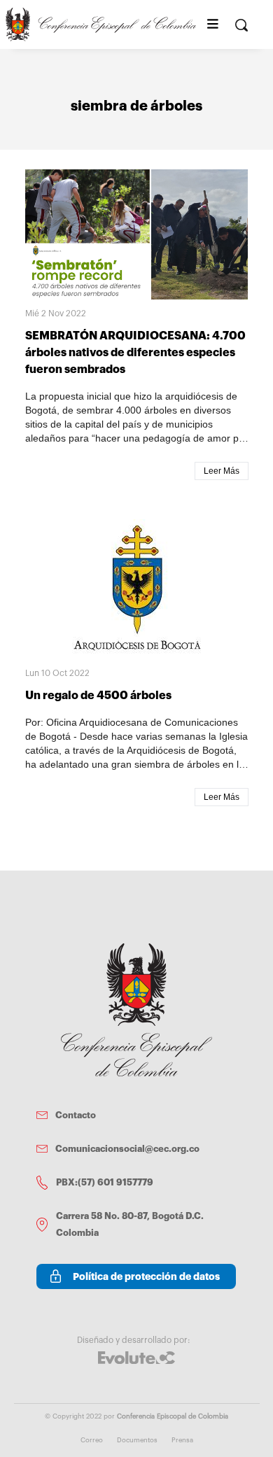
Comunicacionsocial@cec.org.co (127, 1148)
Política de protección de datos (146, 1276)
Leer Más (221, 471)
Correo (91, 1440)
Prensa (182, 1440)
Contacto (75, 1115)
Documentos (137, 1440)
